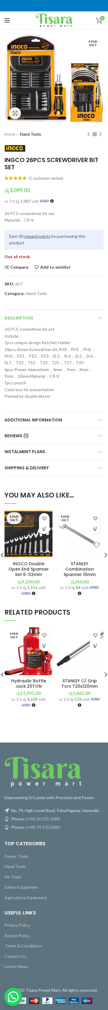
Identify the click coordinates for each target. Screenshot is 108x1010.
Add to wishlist (55, 267)
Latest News (16, 966)
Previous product (89, 134)
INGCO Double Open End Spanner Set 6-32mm (28, 569)
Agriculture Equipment (25, 897)
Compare (19, 267)
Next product (101, 134)
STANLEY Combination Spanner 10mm (80, 569)
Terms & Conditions (23, 945)
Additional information (33, 420)
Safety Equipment (21, 887)
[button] (95, 646)
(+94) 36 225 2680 (43, 818)
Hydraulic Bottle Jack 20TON (28, 683)
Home (9, 134)
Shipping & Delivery (26, 468)
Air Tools (12, 876)
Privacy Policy (17, 925)
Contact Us (15, 956)
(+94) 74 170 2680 (43, 827)
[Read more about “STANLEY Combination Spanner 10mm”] (95, 529)
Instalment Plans (24, 452)
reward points (37, 236)
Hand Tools (30, 134)
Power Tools (16, 856)
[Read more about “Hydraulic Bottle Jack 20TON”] (44, 646)
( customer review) (45, 178)
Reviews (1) (16, 436)
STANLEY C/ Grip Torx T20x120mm (80, 683)
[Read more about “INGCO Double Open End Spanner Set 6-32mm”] (44, 529)
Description (18, 318)
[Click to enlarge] (15, 113)
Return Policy (17, 935)
